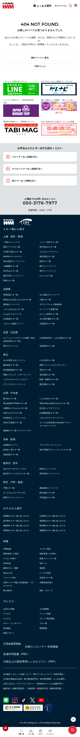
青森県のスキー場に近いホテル (52, 530)
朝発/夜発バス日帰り (48, 553)
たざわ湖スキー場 (47, 360)
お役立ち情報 (8, 608)
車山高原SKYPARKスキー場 (15, 403)
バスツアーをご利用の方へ (25, 156)
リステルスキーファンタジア (15, 379)
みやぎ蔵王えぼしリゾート (14, 360)
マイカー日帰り (9, 558)
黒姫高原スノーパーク (49, 487)
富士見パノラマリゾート (50, 408)
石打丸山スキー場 (10, 270)
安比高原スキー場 (47, 374)
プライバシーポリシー (25, 683)
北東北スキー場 (46, 577)
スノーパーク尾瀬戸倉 (49, 309)
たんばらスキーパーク (12, 314)
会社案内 (7, 674)
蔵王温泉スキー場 (47, 384)
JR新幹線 (7, 548)
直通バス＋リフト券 (48, 558)
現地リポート (8, 632)
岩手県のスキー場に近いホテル (16, 520)
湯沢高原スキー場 (47, 256)
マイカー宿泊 (45, 548)
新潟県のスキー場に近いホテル (52, 520)
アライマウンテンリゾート (51, 444)
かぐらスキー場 (46, 275)
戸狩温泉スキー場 (47, 497)
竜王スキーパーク (10, 345)
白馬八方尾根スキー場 (12, 422)
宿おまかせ (7, 572)
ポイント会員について (22, 674)
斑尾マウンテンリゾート (13, 497)
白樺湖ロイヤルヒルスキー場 (15, 408)
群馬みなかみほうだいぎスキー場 (17, 299)
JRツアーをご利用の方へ (24, 180)
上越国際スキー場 (10, 266)
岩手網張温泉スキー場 (12, 369)
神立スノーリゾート (48, 270)
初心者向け (7, 590)
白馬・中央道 (10, 392)
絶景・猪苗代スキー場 (49, 379)
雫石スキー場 (45, 369)
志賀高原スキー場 (47, 345)
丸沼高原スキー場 (10, 318)
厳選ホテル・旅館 (10, 568)
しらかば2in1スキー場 (49, 398)
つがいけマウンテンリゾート (52, 417)
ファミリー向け (9, 577)
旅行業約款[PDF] (31, 678)
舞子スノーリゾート (48, 266)
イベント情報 (45, 613)
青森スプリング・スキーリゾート (17, 374)
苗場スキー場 (8, 280)
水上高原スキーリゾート (50, 294)
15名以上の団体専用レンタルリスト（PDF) (29, 661)
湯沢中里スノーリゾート (13, 275)
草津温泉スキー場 (10, 294)
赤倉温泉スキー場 (10, 454)
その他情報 (44, 608)
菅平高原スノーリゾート (50, 473)
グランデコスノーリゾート (14, 384)
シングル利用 (45, 572)
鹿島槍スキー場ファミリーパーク (17, 430)
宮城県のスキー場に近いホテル (16, 515)
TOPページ (40, 66)
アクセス (7, 613)
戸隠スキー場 (8, 487)
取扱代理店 (58, 674)
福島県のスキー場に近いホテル (16, 525)
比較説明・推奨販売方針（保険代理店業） (45, 688)
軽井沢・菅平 (10, 463)
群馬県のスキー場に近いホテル (52, 525)
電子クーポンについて (42, 674)
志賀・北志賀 (10, 332)
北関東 (7, 289)
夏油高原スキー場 (10, 365)
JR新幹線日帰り (46, 582)
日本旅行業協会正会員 (12, 678)
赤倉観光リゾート (10, 444)
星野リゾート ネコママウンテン (53, 365)
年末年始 (7, 563)
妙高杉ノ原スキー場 (11, 449)
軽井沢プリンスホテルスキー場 (16, 473)
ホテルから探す (12, 508)
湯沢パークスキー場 (11, 246)
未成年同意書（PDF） (16, 654)
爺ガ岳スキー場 (9, 398)
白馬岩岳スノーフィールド (14, 417)
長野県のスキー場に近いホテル (16, 530)
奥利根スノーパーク (11, 304)
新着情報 (43, 628)
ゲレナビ (8, 601)
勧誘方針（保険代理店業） (14, 688)
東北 (5, 354)
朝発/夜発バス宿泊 (11, 553)
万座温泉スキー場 (47, 323)
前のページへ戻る (40, 57)
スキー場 (43, 623)
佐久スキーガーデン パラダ (14, 468)
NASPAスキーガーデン (12, 256)
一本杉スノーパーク (11, 242)
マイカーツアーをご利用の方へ (27, 168)
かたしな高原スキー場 (49, 314)
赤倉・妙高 (9, 439)
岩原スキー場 (45, 261)
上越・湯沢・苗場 (13, 236)
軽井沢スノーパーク (48, 468)
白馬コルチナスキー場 (12, 412)
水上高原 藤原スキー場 (49, 318)
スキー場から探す (14, 229)
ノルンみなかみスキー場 (13, 309)
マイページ (60, 5)
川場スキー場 (45, 299)
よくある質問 (44, 5)
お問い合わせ (8, 683)
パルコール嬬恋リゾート (13, 323)
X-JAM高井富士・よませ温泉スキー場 (55, 337)
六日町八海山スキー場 (12, 251)
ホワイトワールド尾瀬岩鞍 (51, 304)
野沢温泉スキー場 (47, 492)
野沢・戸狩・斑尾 (13, 482)
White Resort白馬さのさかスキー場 (54, 403)
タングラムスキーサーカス (14, 492)
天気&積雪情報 (12, 643)
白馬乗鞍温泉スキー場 (49, 412)
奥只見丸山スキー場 (48, 246)
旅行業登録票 (45, 678)
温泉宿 (42, 568)
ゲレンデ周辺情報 (47, 618)
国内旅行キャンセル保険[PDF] (49, 683)
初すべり (43, 563)
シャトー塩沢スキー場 (49, 242)
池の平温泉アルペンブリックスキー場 (55, 449)
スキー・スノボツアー (12, 623)
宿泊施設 (7, 628)
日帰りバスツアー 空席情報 (41, 646)
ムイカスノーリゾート (49, 251)
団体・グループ (46, 590)
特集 (5, 541)
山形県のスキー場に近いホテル (52, 515)
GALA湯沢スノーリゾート (14, 261)
